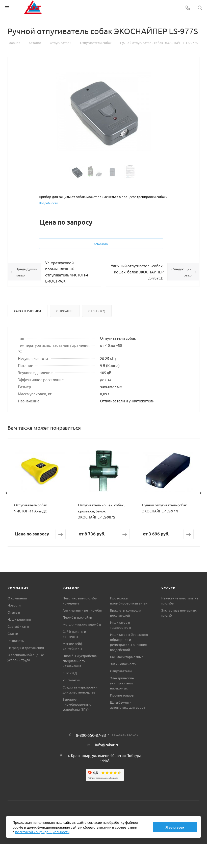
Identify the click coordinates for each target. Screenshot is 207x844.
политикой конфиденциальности (42, 831)
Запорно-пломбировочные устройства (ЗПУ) (77, 704)
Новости (14, 605)
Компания (18, 588)
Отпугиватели (121, 671)
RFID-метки (71, 680)
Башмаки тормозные (126, 657)
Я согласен (174, 827)
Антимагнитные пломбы (82, 610)
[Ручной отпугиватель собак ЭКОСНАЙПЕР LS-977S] (103, 111)
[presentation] (6, 493)
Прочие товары (122, 695)
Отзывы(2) (96, 311)
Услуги (168, 588)
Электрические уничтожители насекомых (122, 683)
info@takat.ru (107, 744)
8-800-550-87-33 (91, 735)
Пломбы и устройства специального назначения (80, 661)
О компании (17, 598)
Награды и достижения (26, 647)
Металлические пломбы (82, 624)
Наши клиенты (19, 619)
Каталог (71, 588)
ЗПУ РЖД (70, 673)
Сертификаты (18, 626)
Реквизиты (16, 640)
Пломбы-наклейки (77, 617)
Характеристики (27, 311)
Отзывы (14, 612)
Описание (64, 311)
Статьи (13, 633)
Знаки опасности (123, 664)
